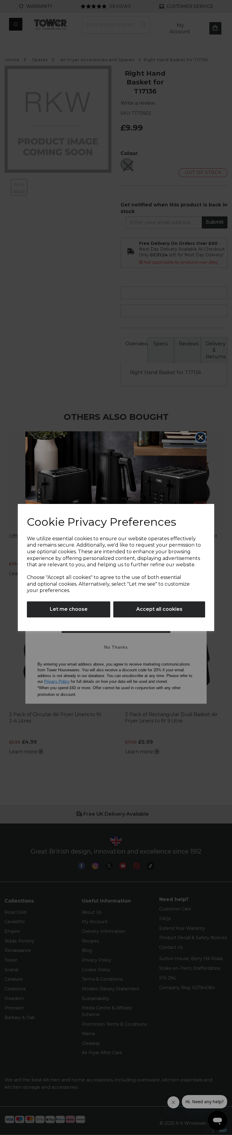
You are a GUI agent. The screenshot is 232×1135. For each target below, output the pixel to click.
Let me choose (69, 609)
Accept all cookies (159, 609)
